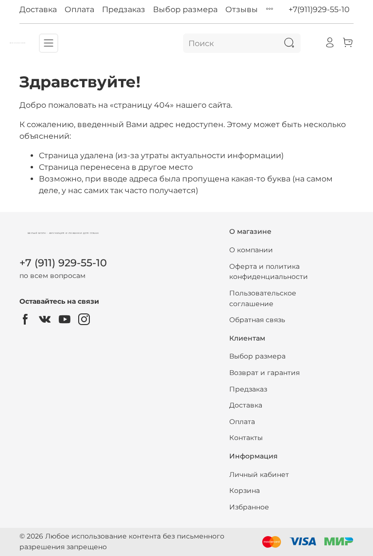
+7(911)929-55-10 (319, 9)
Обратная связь (257, 319)
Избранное (249, 507)
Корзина (244, 490)
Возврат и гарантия (264, 372)
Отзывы (241, 9)
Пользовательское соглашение (262, 298)
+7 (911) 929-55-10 (63, 263)
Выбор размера (185, 9)
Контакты (246, 437)
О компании (251, 249)
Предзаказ (123, 9)
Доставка (38, 9)
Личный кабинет (259, 474)
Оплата (79, 9)
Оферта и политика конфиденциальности (268, 271)
